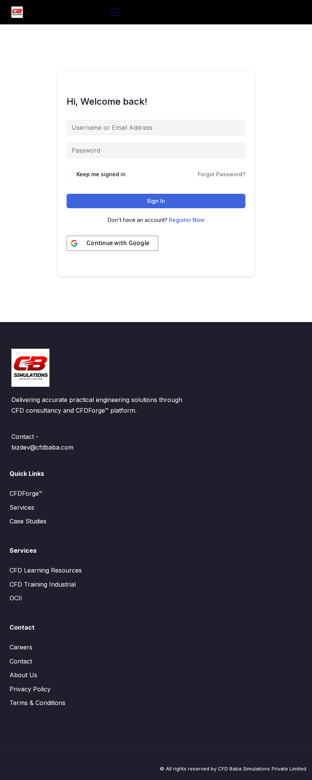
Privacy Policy (30, 689)
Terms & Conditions (37, 703)
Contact (21, 661)
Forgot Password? (221, 174)
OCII (16, 598)
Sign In (156, 201)
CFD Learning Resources (46, 570)
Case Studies (28, 521)
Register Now (187, 220)
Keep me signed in (101, 174)
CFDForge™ (26, 493)
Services (22, 507)
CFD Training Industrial (43, 584)
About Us (23, 675)
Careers (21, 647)
